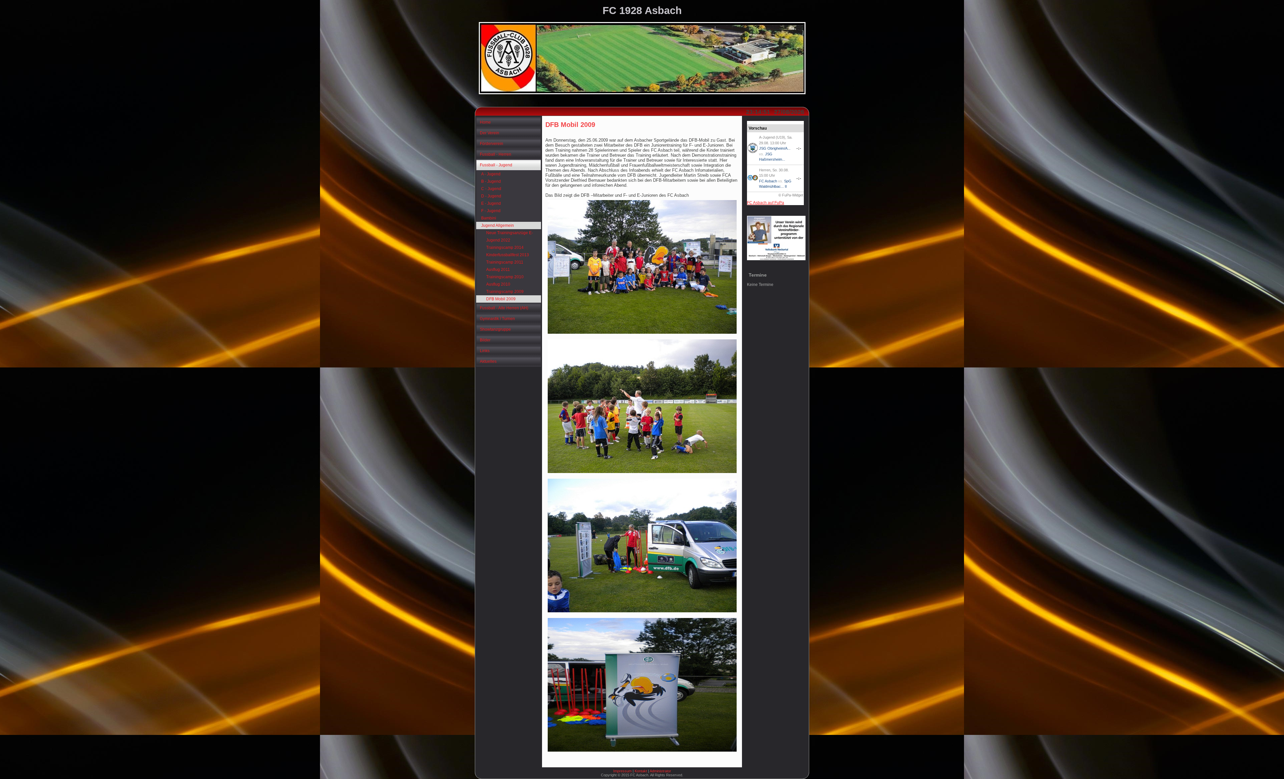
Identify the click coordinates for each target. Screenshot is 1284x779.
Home (485, 122)
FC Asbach (768, 181)
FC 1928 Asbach (642, 10)
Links (485, 350)
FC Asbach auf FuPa (765, 202)
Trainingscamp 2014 (505, 247)
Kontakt (641, 771)
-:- (798, 148)
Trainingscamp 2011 (504, 262)
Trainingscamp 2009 (505, 291)
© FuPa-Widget (790, 195)
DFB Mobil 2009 (501, 299)
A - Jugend (491, 174)
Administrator (660, 771)
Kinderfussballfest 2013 (507, 255)
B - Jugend (491, 181)
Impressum (622, 771)
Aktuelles (488, 361)
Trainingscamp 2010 (505, 277)
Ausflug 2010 (498, 284)
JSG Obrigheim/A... (774, 148)
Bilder (485, 340)
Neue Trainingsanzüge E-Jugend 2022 (509, 236)
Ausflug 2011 (498, 269)
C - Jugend (491, 188)
